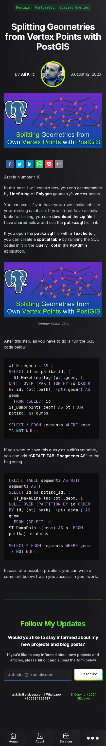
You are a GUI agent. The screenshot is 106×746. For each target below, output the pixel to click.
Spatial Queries (74, 7)
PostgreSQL (44, 7)
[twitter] (20, 164)
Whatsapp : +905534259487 (43, 696)
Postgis (23, 7)
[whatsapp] (39, 164)
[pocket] (49, 164)
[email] (59, 164)
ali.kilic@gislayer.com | (29, 694)
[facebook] (10, 164)
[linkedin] (30, 164)
